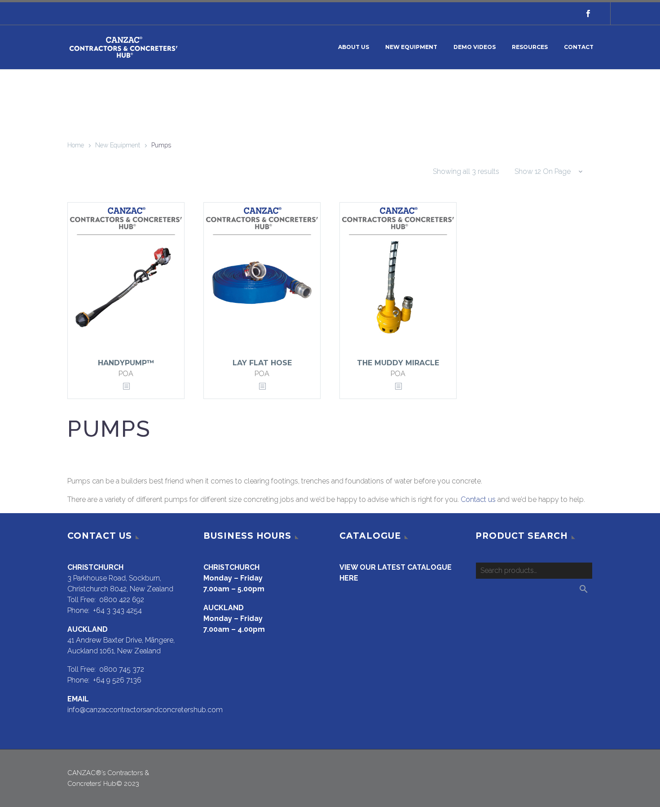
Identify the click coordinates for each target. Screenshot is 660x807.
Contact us (478, 499)
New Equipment (411, 47)
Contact (579, 47)
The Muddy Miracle (398, 363)
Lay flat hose (262, 363)
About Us (353, 47)
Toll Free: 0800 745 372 (105, 669)
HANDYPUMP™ (126, 363)
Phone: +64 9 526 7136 (104, 680)
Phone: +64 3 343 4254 (104, 610)
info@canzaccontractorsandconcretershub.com (145, 709)
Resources (530, 47)
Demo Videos (474, 47)
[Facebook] (588, 13)
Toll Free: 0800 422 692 (105, 599)
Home (75, 145)
